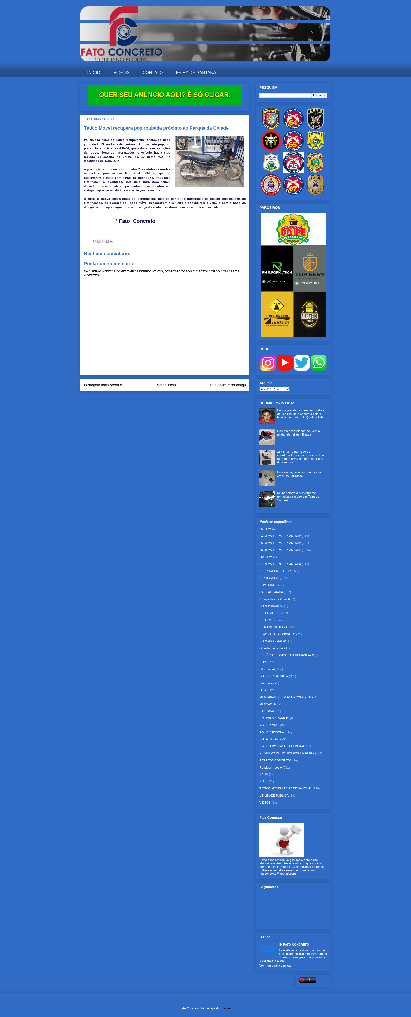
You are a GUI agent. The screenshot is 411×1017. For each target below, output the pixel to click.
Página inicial (166, 385)
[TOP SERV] (310, 290)
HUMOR (265, 662)
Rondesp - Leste (270, 767)
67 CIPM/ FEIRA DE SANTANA (280, 564)
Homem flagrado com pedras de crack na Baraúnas (299, 473)
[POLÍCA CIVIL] (315, 194)
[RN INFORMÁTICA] (277, 290)
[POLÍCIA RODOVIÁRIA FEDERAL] (315, 150)
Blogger (225, 1008)
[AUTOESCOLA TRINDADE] (277, 335)
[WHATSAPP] (319, 369)
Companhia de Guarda (274, 599)
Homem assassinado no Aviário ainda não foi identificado (298, 432)
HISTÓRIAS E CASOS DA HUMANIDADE (287, 655)
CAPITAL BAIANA (271, 592)
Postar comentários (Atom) (171, 399)
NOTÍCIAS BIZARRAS (274, 718)
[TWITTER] (302, 369)
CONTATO (153, 72)
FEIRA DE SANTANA (196, 72)
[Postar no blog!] (99, 241)
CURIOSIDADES (270, 606)
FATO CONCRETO (296, 944)
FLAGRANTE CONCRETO (277, 634)
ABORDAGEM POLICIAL (276, 571)
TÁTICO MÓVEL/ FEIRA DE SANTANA (285, 788)
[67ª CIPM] (293, 194)
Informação (267, 669)
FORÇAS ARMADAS (273, 641)
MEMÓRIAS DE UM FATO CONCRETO (286, 697)
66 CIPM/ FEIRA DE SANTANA (280, 550)
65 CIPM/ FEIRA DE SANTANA (280, 543)
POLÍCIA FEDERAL (272, 732)
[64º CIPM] (293, 128)
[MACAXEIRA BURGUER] (310, 335)
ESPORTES (267, 620)
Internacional (268, 683)
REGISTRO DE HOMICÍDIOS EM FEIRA (286, 753)
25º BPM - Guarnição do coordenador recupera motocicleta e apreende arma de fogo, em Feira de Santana (301, 457)
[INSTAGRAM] (268, 369)
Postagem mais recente (103, 385)
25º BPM (265, 529)
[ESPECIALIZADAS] (271, 150)
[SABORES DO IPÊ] (293, 244)
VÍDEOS (121, 72)
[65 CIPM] (293, 150)
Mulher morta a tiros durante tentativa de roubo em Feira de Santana (298, 496)
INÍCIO (93, 72)
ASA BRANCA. (269, 578)
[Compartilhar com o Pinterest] (111, 241)
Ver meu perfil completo (275, 965)
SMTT (263, 781)
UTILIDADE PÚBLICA (274, 795)
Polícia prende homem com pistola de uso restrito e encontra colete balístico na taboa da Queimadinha (301, 413)
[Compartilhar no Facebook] (107, 241)
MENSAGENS (268, 704)
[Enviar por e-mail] (95, 241)
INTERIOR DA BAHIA (273, 676)
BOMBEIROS (268, 585)
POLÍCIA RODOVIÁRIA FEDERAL (282, 746)
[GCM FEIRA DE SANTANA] (271, 172)
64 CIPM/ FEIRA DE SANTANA (280, 536)
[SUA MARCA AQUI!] (165, 105)
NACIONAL (267, 711)
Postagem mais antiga (228, 385)
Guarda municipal (271, 648)
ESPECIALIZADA (271, 613)
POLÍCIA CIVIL (269, 725)
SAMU (263, 774)
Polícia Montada (270, 739)
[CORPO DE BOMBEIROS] (271, 194)
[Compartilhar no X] (103, 241)
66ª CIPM (265, 557)
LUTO (263, 690)
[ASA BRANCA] (315, 128)
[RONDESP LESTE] (271, 128)
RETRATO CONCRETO (275, 760)
